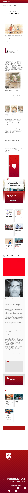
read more (7, 221)
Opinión (4, 256)
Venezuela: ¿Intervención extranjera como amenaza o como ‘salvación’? (8, 417)
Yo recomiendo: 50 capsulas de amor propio (18, 217)
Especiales (4, 6)
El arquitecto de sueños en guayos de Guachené (18, 231)
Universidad (10, 220)
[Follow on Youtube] (16, 491)
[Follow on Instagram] (25, 488)
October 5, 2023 (15, 447)
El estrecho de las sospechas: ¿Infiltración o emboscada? (18, 401)
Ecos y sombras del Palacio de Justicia (11, 255)
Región (7, 248)
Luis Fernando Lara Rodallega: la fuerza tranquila (9, 246)
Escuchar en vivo (13, 200)
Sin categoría (17, 246)
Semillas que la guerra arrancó (9, 5)
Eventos (7, 234)
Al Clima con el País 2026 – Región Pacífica (9, 232)
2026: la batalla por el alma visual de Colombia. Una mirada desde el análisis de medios (9, 402)
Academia (7, 220)
